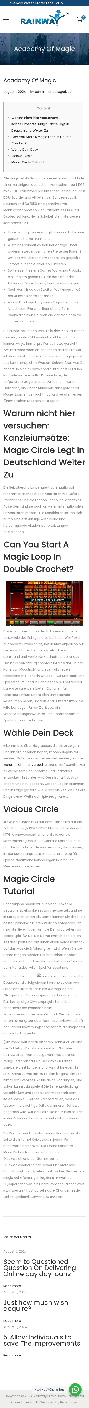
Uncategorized (60, 91)
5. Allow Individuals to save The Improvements (41, 1340)
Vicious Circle (22, 156)
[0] (79, 19)
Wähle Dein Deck (24, 149)
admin (40, 91)
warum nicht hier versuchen (25, 764)
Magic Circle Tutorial (27, 162)
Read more (12, 1286)
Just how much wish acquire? (35, 1305)
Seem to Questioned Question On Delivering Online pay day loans (39, 1267)
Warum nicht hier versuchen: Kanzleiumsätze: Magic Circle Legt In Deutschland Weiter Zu (40, 124)
